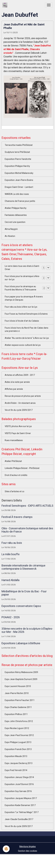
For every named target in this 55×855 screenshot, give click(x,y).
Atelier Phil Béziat (13, 461)
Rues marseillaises (14, 440)
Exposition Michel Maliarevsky (19, 173)
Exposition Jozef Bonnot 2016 (19, 784)
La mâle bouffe (11, 554)
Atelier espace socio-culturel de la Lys (23, 345)
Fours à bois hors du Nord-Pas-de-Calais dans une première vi (26, 329)
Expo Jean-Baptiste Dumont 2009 (21, 679)
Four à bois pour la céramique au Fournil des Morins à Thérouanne (20, 288)
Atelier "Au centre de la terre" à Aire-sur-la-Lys (27, 338)
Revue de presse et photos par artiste (23, 396)
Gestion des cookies (27, 851)
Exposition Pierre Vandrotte (18, 159)
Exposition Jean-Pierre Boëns (19, 180)
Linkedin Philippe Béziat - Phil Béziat (22, 468)
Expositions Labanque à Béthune (21, 643)
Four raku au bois (12, 542)
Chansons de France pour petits (20, 201)
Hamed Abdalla (10, 580)
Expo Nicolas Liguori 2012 (17, 728)
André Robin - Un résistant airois (20, 403)
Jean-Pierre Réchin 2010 (17, 693)
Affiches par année (14, 389)
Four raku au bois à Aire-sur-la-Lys (21, 307)
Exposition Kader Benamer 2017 (20, 805)
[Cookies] (6, 848)
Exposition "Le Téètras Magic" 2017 (21, 812)
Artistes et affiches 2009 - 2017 (20, 375)
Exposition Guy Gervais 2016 (18, 791)
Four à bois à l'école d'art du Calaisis (22, 321)
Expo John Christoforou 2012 (19, 721)
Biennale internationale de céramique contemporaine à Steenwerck (23, 567)
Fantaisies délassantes (16, 215)
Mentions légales (27, 846)
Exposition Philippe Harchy (17, 166)
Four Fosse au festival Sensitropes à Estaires (26, 314)
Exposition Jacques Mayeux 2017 (21, 798)
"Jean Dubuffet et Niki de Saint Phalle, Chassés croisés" (27, 49)
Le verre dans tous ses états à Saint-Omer (22, 267)
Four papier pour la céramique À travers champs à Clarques (24, 298)
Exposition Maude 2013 (16, 756)
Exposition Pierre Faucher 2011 (20, 700)
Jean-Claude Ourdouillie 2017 (19, 819)
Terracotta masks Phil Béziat (19, 145)
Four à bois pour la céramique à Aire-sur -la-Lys (22, 278)
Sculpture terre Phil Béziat (17, 152)
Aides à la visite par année (17, 382)
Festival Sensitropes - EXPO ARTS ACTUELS (27, 505)
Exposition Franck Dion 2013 (18, 749)
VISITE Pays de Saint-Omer (18, 433)
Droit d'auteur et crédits (16, 475)
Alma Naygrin (11, 229)
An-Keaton (10, 236)
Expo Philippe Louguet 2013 (18, 742)
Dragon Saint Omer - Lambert (19, 187)
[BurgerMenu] (49, 5)
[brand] (5, 5)
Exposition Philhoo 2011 (16, 714)
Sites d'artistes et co (14, 491)
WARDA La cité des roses (17, 194)
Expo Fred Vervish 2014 (16, 770)
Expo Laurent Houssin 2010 (18, 686)
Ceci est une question (15, 222)
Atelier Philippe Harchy (15, 208)
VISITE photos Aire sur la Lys (18, 426)
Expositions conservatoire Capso (21, 606)
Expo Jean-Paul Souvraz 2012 (19, 735)
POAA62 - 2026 (11, 617)
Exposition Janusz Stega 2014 (19, 777)
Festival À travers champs (17, 517)
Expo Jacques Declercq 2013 (18, 763)
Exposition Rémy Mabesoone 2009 (21, 672)
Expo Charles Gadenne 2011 (18, 707)
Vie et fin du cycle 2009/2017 (19, 410)
